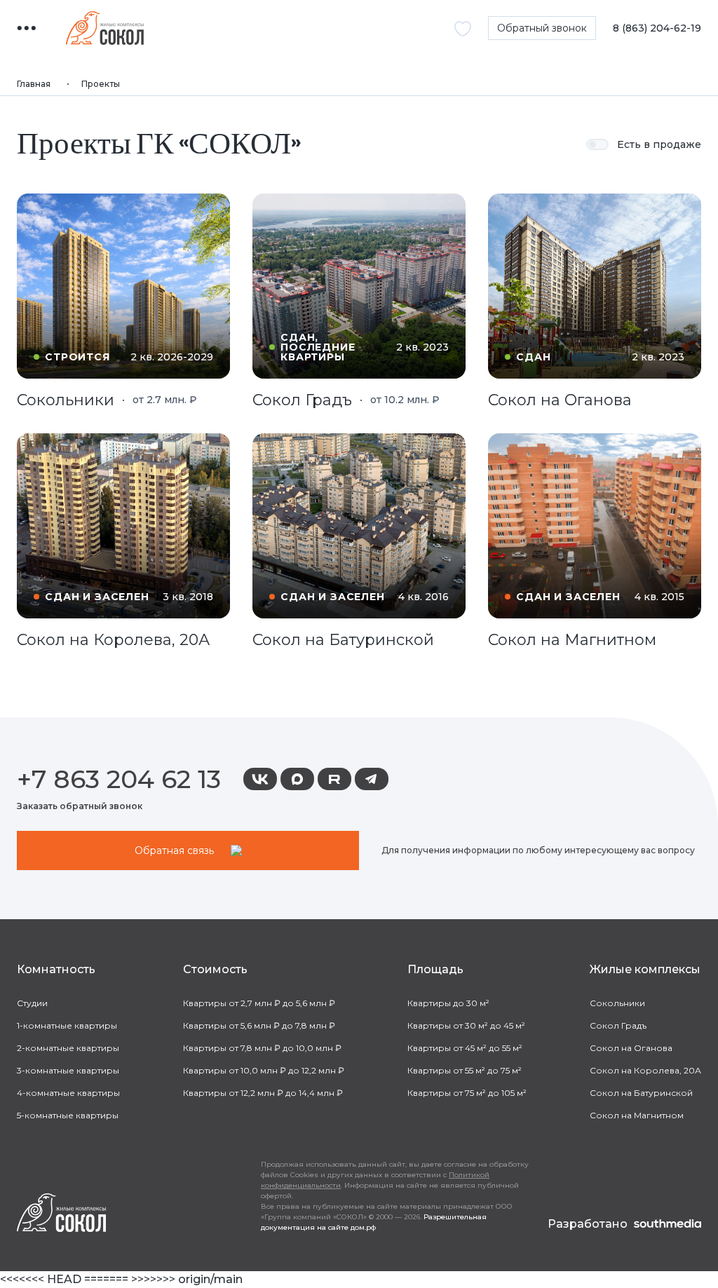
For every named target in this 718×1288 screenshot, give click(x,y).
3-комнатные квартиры (68, 1070)
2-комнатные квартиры (68, 1048)
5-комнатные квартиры (67, 1115)
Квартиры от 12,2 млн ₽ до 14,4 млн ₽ (263, 1092)
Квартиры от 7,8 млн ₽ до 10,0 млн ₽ (262, 1048)
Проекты (100, 84)
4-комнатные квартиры (68, 1092)
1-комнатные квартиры (67, 1025)
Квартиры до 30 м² (448, 1003)
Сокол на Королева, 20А (645, 1070)
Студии (32, 1003)
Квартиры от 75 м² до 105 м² (467, 1092)
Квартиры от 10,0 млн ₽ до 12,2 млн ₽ (263, 1070)
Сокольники (617, 1003)
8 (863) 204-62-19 (657, 28)
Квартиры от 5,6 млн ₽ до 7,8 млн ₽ (259, 1025)
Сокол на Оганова (631, 1048)
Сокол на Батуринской (641, 1092)
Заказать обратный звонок (79, 806)
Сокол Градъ (618, 1025)
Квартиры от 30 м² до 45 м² (466, 1025)
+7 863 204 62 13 (119, 779)
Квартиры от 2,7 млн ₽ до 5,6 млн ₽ (259, 1003)
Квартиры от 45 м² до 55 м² (464, 1048)
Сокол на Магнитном (637, 1115)
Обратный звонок (542, 28)
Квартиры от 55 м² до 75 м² (464, 1070)
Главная (33, 84)
